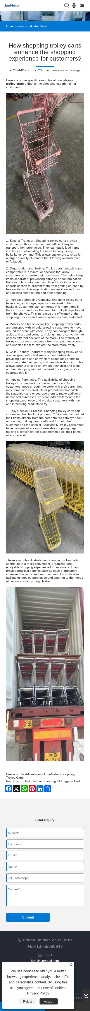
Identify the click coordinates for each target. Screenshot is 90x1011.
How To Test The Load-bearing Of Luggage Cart (46, 781)
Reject (27, 1001)
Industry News (37, 26)
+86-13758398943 (45, 946)
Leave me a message (66, 70)
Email (48, 955)
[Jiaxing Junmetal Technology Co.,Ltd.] (12, 8)
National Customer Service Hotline (47, 940)
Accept (48, 1001)
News (20, 26)
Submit (28, 917)
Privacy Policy (38, 993)
